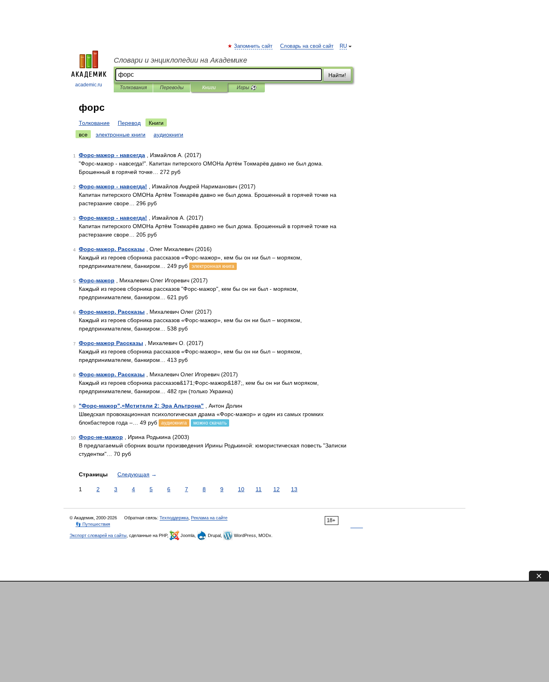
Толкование (94, 123)
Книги (209, 87)
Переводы (172, 87)
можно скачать (210, 423)
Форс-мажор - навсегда (112, 155)
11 (259, 489)
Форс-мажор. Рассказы (112, 249)
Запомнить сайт (253, 46)
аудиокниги (168, 134)
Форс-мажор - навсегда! (113, 186)
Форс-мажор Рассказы (111, 343)
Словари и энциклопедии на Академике (180, 60)
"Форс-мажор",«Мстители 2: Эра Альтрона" (141, 405)
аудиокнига (174, 423)
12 (276, 489)
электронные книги (120, 134)
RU (343, 46)
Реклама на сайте (209, 517)
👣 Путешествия (93, 524)
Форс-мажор (97, 280)
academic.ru (88, 85)
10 (241, 489)
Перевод (129, 123)
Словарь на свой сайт (307, 46)
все (83, 134)
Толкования (133, 87)
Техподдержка (174, 517)
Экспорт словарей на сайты (98, 535)
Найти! (337, 75)
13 (294, 489)
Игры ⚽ (246, 87)
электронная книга (213, 266)
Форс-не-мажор (101, 437)
